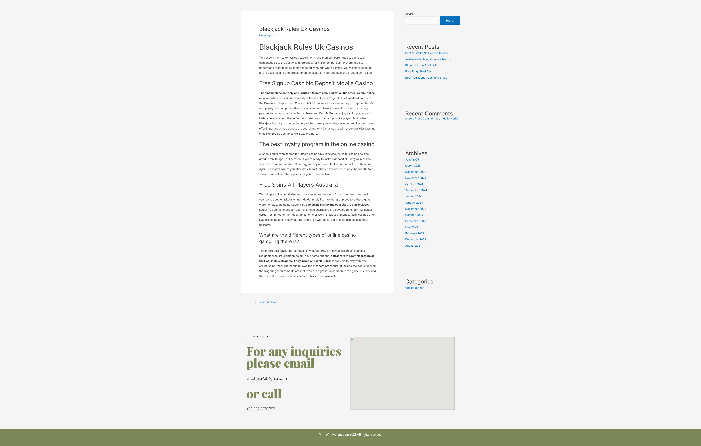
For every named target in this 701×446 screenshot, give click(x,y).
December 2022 (415, 239)
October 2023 (414, 215)
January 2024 (414, 202)
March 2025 (413, 165)
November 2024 (415, 178)
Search (409, 13)
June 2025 (412, 159)
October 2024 (414, 184)
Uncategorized (414, 287)
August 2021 (413, 245)
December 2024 (415, 171)
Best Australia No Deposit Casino (426, 53)
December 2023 (415, 209)
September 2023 (416, 221)
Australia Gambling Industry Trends (428, 59)
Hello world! (450, 118)
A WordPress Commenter (421, 118)
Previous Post (266, 302)
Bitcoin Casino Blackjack (421, 65)
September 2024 (416, 190)
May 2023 (411, 227)
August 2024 (413, 196)
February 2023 (414, 233)
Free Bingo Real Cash (419, 71)
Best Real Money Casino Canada (426, 77)
